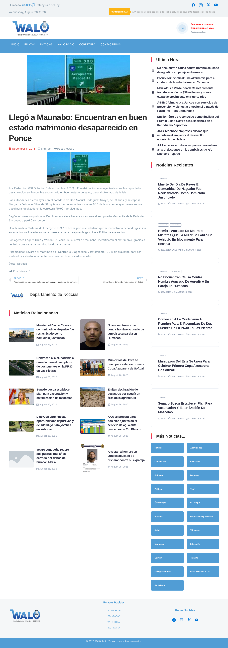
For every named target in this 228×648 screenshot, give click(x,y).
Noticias (163, 397)
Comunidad (163, 313)
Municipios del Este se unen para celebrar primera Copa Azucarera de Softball (126, 364)
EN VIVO (29, 44)
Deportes (163, 355)
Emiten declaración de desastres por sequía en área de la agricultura (124, 394)
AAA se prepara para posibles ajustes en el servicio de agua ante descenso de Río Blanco (173, 12)
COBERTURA (87, 44)
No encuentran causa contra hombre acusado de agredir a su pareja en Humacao (183, 281)
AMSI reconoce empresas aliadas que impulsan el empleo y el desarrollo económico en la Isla (182, 135)
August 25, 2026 (119, 466)
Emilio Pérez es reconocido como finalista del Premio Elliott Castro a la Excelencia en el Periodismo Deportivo (188, 121)
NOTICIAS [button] (46, 44)
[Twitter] (208, 5)
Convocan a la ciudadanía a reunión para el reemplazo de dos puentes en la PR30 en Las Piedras (185, 323)
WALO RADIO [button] (66, 44)
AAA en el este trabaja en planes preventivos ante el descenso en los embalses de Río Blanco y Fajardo (187, 149)
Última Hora (176, 225)
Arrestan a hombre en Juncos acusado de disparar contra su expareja (126, 456)
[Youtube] (215, 5)
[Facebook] (193, 5)
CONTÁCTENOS (110, 44)
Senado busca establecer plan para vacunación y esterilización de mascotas (54, 394)
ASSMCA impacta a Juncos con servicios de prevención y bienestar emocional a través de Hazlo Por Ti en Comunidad (187, 107)
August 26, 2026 (48, 344)
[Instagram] (200, 5)
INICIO (15, 44)
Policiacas (163, 178)
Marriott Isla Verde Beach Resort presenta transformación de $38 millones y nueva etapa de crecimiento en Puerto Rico (185, 92)
